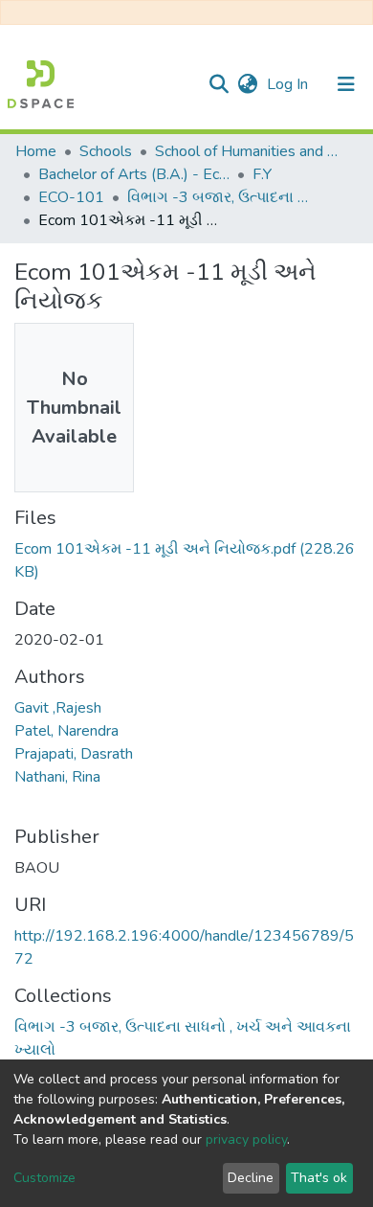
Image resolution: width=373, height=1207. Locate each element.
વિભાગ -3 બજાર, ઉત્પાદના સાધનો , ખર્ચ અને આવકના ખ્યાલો (222, 197)
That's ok (319, 1178)
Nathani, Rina (57, 776)
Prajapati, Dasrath (73, 753)
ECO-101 (71, 197)
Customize (44, 1178)
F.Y (262, 174)
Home (35, 151)
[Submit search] (218, 84)
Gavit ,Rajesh (57, 707)
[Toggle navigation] (346, 84)
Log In (289, 84)
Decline (251, 1178)
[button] (247, 84)
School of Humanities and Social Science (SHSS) (250, 151)
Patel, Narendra (66, 730)
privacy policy (246, 1139)
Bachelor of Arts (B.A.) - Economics (134, 174)
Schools (105, 151)
